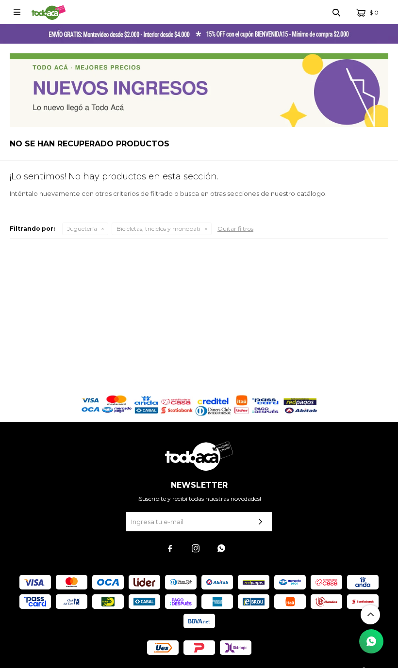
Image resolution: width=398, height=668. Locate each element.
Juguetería (82, 228)
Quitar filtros (235, 228)
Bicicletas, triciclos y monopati (158, 228)
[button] (336, 12)
